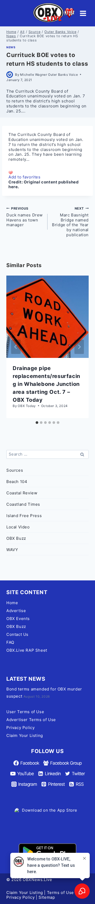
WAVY (12, 549)
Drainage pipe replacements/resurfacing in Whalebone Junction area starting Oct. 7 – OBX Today (46, 384)
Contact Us (17, 634)
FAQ (10, 642)
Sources (14, 470)
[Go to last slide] (16, 347)
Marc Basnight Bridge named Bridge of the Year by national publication (70, 221)
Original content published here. (43, 184)
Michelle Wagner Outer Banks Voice (49, 75)
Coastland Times (23, 504)
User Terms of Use (25, 711)
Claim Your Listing (24, 735)
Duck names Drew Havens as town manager (24, 217)
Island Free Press (24, 515)
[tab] (37, 422)
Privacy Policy (20, 727)
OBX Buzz (16, 538)
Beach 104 (16, 481)
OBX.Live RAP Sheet (26, 650)
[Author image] (9, 74)
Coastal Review (21, 492)
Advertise (16, 610)
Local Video (18, 526)
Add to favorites (24, 176)
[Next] (79, 347)
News (10, 47)
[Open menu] (83, 13)
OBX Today (27, 406)
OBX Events (18, 618)
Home (12, 602)
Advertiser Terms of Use (31, 719)
